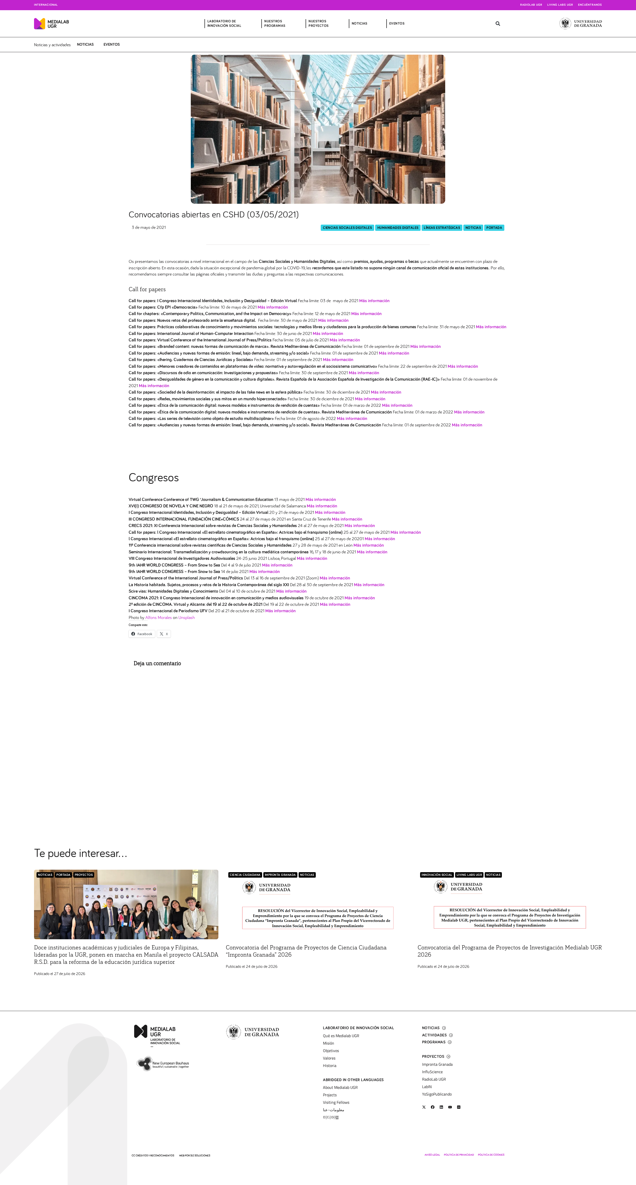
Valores (329, 1058)
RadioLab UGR (434, 1079)
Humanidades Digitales (397, 228)
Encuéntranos (590, 4)
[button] (498, 24)
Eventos (112, 44)
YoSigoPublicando (437, 1094)
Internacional (46, 4)
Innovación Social (437, 875)
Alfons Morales (158, 617)
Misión (328, 1043)
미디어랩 (331, 1117)
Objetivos (331, 1050)
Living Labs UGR (560, 4)
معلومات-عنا (333, 1109)
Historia (329, 1065)
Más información (321, 499)
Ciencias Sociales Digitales (347, 228)
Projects (330, 1094)
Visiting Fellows (336, 1102)
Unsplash (186, 617)
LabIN (427, 1086)
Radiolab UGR (531, 4)
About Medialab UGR (340, 1087)
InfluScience (432, 1071)
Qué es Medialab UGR (341, 1035)
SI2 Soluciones (200, 1155)
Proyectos (84, 875)
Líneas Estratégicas (442, 228)
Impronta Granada (280, 875)
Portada (494, 228)
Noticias (85, 44)
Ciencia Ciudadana (245, 875)
